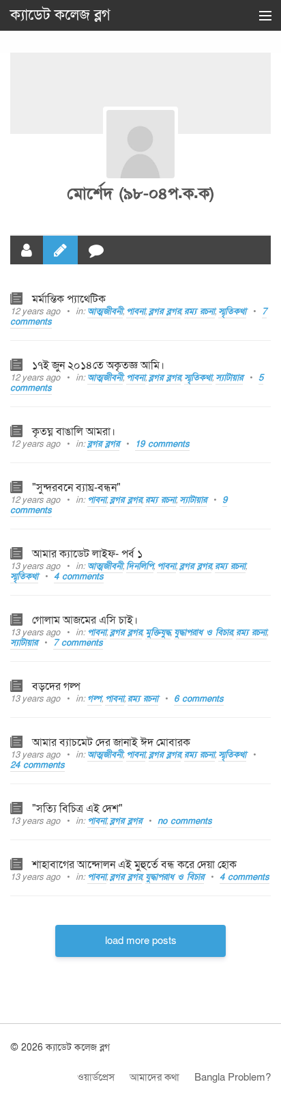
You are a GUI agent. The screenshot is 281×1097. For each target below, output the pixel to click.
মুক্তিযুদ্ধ (158, 632)
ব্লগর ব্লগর (165, 311)
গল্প (94, 699)
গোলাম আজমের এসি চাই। (85, 620)
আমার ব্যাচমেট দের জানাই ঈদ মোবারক (111, 742)
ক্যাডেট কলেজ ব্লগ (60, 15)
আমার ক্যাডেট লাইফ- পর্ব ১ (87, 553)
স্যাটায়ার (229, 378)
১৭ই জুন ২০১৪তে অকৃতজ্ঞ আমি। (98, 365)
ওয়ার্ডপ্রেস (96, 1077)
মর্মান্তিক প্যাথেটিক (69, 299)
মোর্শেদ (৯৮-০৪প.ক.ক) (140, 193)
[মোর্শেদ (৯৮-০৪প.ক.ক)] (140, 144)
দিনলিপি (139, 566)
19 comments (162, 444)
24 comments (37, 765)
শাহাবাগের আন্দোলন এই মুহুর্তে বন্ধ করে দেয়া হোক (134, 864)
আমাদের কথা (154, 1077)
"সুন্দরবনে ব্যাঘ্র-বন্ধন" (76, 487)
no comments (185, 821)
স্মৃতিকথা (232, 311)
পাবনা (135, 311)
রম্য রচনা (199, 311)
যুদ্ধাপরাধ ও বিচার (203, 632)
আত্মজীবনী (105, 311)
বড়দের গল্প (56, 686)
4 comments (79, 576)
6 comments (199, 699)
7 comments (78, 643)
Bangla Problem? (232, 1077)
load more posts (141, 940)
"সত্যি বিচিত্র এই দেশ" (77, 808)
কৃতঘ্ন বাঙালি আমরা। (73, 431)
